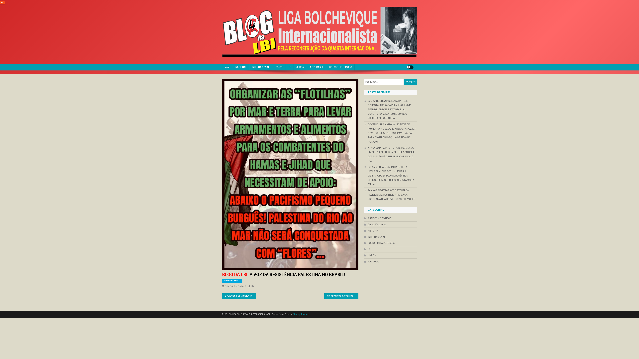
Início (227, 67)
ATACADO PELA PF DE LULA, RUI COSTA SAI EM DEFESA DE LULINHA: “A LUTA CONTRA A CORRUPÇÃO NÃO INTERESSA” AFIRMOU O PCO (391, 154)
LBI (289, 67)
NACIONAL (241, 67)
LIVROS (279, 67)
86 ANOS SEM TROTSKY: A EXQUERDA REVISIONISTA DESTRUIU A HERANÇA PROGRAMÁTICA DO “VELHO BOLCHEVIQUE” (391, 194)
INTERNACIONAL (260, 67)
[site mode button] (410, 67)
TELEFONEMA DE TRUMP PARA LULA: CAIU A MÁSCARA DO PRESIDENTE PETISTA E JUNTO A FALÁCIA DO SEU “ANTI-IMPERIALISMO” (342, 296)
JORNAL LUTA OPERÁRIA (309, 67)
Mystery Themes (301, 314)
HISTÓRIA (373, 230)
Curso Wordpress (377, 224)
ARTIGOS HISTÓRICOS (340, 67)
